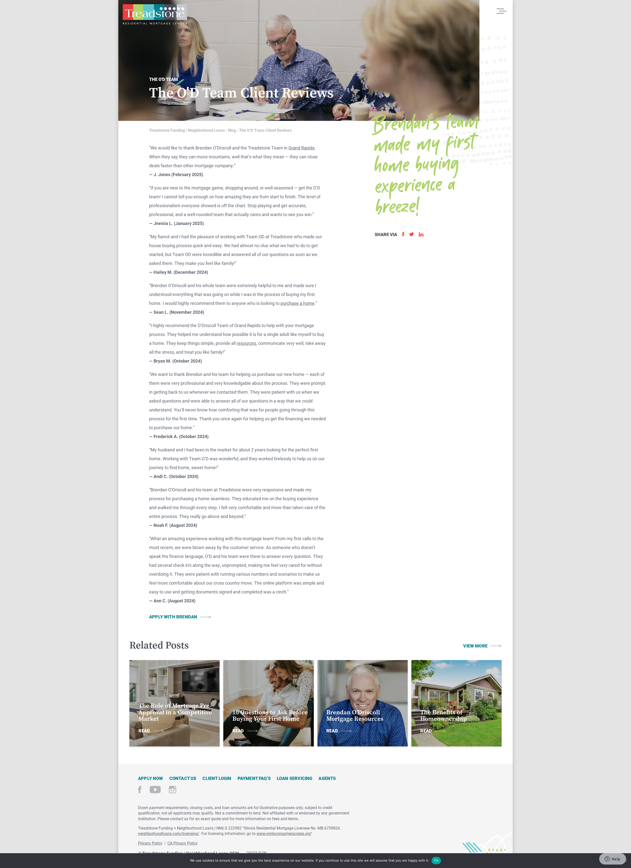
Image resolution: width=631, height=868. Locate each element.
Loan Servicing (295, 778)
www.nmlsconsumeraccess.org (284, 833)
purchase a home (297, 303)
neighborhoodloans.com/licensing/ (168, 833)
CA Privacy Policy (182, 843)
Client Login (216, 778)
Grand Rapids (301, 148)
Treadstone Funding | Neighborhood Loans (155, 14)
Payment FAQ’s (254, 778)
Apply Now (150, 778)
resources (246, 343)
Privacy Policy (150, 843)
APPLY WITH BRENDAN (173, 616)
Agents (327, 778)
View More (475, 646)
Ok (436, 860)
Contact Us (182, 778)
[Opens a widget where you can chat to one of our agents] (612, 859)
